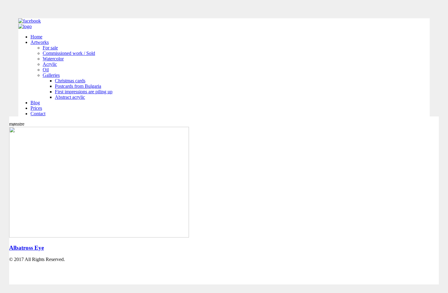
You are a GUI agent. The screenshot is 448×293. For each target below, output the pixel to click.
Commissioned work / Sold (69, 53)
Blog (35, 102)
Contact (37, 113)
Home (36, 36)
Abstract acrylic (70, 97)
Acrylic (50, 64)
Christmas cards (70, 80)
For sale (50, 47)
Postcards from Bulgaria (78, 86)
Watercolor (53, 58)
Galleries (51, 75)
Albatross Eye (26, 248)
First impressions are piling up (83, 91)
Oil (46, 69)
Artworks (39, 42)
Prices (36, 108)
